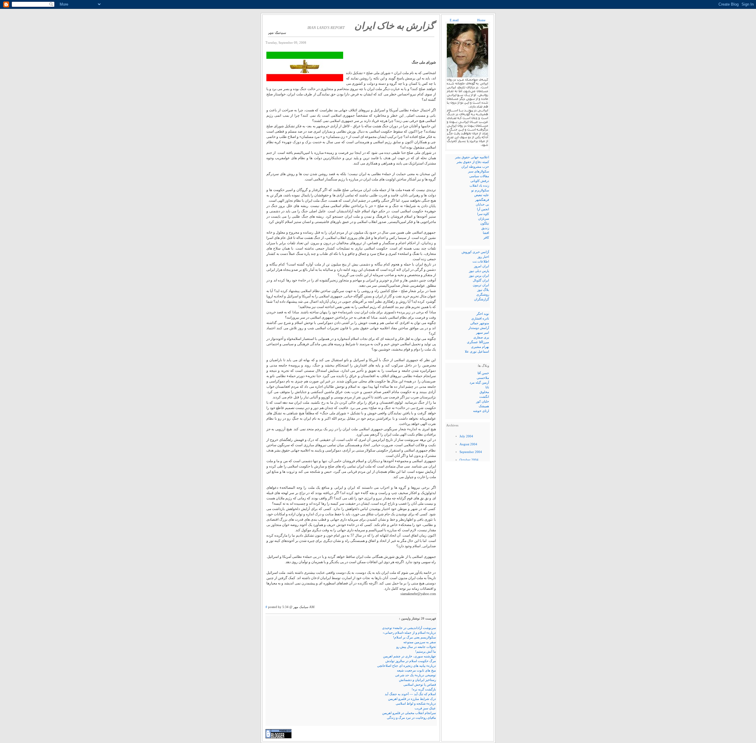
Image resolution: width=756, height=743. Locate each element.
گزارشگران (481, 299)
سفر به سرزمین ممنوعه (419, 642)
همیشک (484, 406)
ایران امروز (481, 266)
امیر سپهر (482, 332)
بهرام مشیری (480, 346)
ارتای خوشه (481, 411)
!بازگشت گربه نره (424, 689)
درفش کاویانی (479, 181)
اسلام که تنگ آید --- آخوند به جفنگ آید (410, 694)
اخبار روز (483, 256)
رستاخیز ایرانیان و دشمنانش (417, 680)
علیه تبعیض (481, 195)
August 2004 (468, 444)
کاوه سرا (483, 214)
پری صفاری (481, 337)
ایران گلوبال (481, 280)
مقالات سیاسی (479, 176)
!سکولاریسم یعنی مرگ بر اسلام (414, 637)
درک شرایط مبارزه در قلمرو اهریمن (412, 698)
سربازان (483, 218)
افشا (486, 232)
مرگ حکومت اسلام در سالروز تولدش (410, 661)
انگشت (484, 396)
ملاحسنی (483, 377)
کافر (486, 237)
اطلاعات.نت (480, 261)
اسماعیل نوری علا (477, 351)
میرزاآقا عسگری (478, 342)
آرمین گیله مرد (479, 382)
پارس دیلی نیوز (479, 271)
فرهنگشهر (482, 199)
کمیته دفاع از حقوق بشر (473, 162)
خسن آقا (483, 373)
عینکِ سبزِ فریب (425, 708)
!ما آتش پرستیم (425, 651)
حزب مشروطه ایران (475, 166)
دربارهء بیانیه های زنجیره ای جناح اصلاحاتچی (406, 665)
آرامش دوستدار (478, 328)
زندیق (485, 228)
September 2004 (471, 452)
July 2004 (466, 436)
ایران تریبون (481, 285)
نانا (487, 387)
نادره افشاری (480, 318)
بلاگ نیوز (483, 289)
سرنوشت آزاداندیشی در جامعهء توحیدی (409, 628)
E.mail (454, 20)
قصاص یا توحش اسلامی (419, 684)
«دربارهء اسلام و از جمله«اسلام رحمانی (409, 632)
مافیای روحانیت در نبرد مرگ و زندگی (411, 717)
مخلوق (484, 392)
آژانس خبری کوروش (475, 252)
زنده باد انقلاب (479, 185)
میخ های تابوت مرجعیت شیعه (416, 670)
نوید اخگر (482, 313)
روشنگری (482, 294)
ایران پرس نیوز (479, 275)
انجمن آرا (483, 209)
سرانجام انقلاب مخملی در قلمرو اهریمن (409, 713)
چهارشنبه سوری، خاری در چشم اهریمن (409, 656)
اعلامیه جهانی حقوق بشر (472, 157)
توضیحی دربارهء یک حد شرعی (415, 675)
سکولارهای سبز (478, 171)
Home (480, 20)
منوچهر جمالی (479, 323)
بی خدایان (482, 204)
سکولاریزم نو (480, 190)
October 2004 (469, 460)
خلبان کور (482, 401)
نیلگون (484, 223)
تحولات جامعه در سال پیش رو (416, 647)
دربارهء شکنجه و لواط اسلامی (416, 703)
